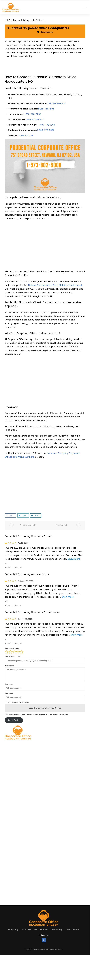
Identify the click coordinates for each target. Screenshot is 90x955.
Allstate (32, 285)
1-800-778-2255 (32, 114)
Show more (74, 558)
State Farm (52, 285)
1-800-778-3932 (45, 130)
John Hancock (74, 285)
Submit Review (14, 720)
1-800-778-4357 (35, 119)
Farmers (41, 285)
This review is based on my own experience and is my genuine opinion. (38, 714)
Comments (46, 31)
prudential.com (26, 135)
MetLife (62, 285)
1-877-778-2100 (47, 124)
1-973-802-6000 (56, 103)
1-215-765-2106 (46, 108)
